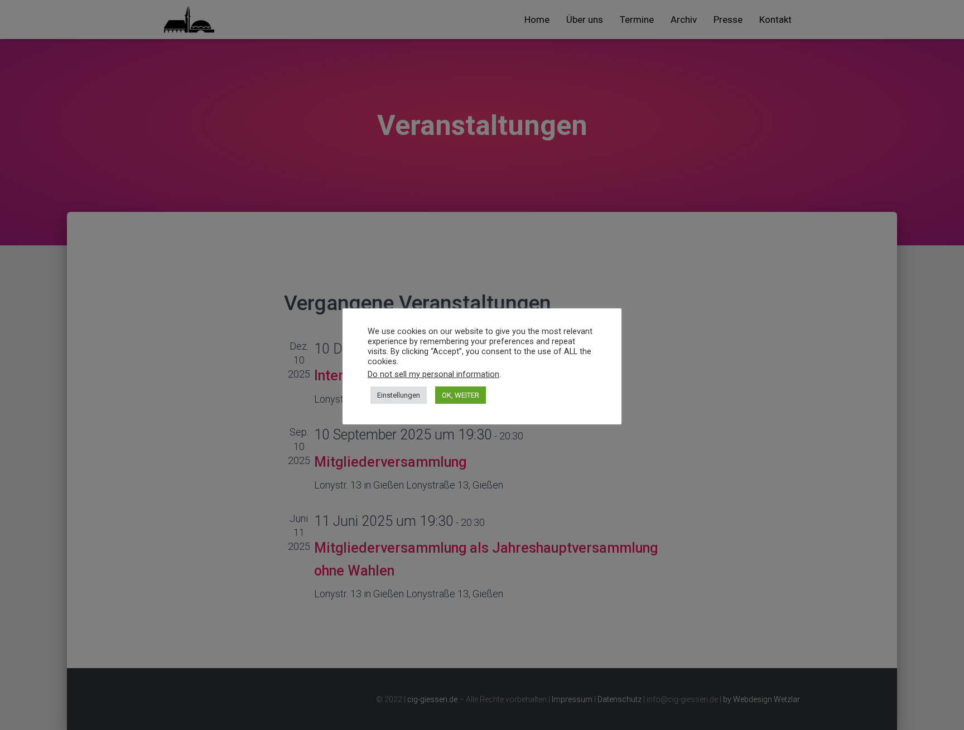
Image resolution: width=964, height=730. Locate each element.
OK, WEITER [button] (460, 395)
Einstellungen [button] (398, 395)
